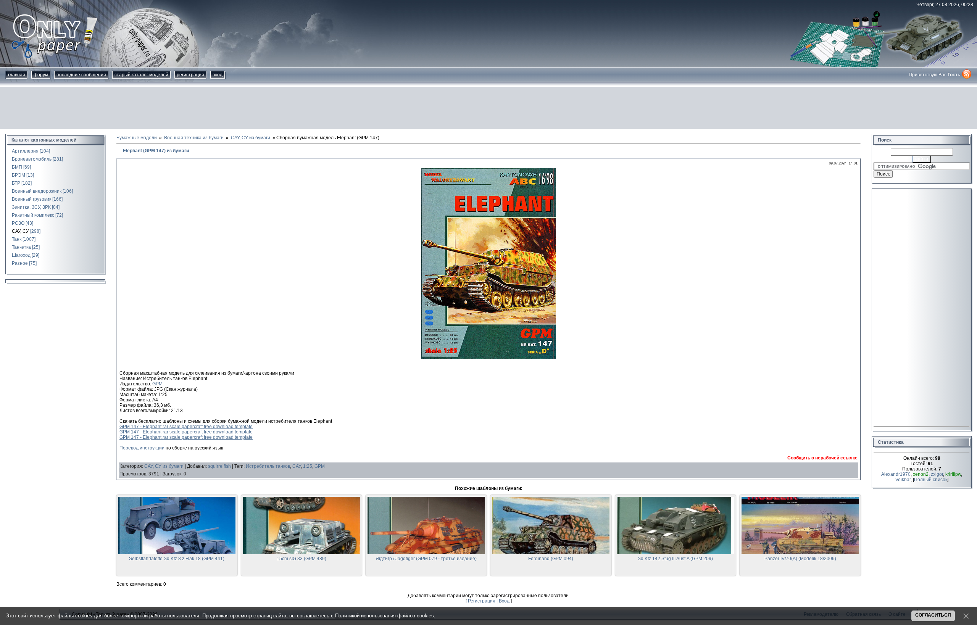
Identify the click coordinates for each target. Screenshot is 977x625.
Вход (217, 74)
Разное (20, 263)
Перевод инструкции (141, 448)
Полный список (930, 479)
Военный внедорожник (36, 191)
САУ (296, 466)
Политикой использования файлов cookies (384, 616)
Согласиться (933, 615)
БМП (17, 167)
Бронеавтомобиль (32, 159)
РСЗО (18, 223)
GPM (157, 384)
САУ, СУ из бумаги (164, 466)
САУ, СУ (20, 231)
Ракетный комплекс (33, 215)
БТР (16, 183)
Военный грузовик (31, 199)
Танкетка (21, 247)
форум (41, 74)
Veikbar (903, 479)
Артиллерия (25, 151)
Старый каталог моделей (141, 74)
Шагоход (21, 255)
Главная (16, 74)
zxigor (937, 474)
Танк (16, 239)
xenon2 (921, 474)
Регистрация (190, 74)
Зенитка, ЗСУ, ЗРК (31, 207)
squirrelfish (219, 466)
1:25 (307, 466)
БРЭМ (18, 175)
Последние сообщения (81, 74)
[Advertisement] (488, 108)
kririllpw (953, 474)
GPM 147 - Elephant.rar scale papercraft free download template (186, 426)
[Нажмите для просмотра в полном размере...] (488, 357)
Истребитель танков (268, 466)
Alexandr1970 (896, 474)
